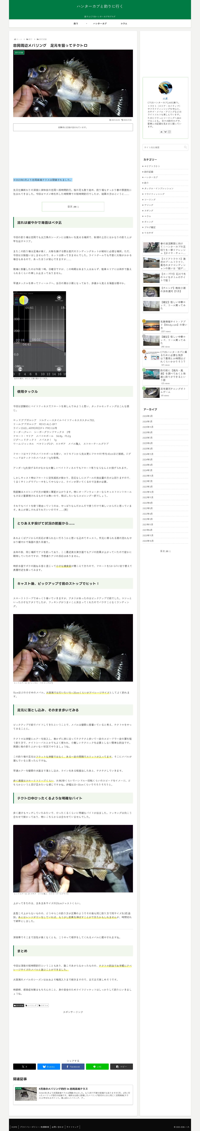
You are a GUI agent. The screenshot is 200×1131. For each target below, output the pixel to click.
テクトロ (44, 1005)
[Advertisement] (73, 153)
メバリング (32, 1005)
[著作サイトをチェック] (161, 132)
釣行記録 (19, 1005)
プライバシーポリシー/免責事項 (34, 1127)
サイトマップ (72, 1127)
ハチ (165, 98)
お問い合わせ (58, 1127)
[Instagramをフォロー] (169, 132)
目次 (70, 206)
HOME (14, 1127)
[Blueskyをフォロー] (165, 132)
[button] (121, 1067)
